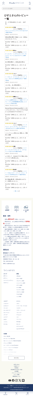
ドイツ (5, 319)
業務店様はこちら (16, 376)
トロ (17, 317)
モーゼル (5, 324)
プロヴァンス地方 (20, 292)
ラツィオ (5, 308)
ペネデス (18, 308)
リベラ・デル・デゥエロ (21, 305)
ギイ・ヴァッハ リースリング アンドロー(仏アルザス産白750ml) (16, 30)
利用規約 (16, 367)
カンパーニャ (6, 312)
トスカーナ (6, 303)
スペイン (18, 301)
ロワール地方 (19, 285)
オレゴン (18, 324)
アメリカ (18, 321)
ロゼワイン (6, 282)
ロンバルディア (7, 310)
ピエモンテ (6, 305)
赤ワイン (5, 276)
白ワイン (5, 278)
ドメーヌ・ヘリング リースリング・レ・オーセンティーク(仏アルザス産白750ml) (16, 149)
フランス (18, 276)
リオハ (17, 303)
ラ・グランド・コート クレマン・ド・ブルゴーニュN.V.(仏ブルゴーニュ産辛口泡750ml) (16, 126)
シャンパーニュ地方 (20, 283)
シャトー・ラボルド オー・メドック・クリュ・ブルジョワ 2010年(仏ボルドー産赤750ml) (16, 172)
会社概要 (16, 371)
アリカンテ (18, 314)
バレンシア (18, 312)
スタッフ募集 (16, 374)
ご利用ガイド (16, 366)
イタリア (5, 301)
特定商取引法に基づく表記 (16, 369)
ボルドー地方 (19, 278)
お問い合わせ (16, 364)
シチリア (5, 317)
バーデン (5, 321)
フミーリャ (18, 319)
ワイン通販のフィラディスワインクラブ (16, 385)
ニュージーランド (20, 328)
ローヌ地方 (18, 287)
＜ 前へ (15, 191)
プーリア (5, 314)
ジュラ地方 (18, 296)
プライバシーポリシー (16, 373)
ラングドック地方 (20, 289)
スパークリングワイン (8, 280)
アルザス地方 (19, 294)
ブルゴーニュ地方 (20, 280)
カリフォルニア (19, 326)
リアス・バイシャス (20, 310)
